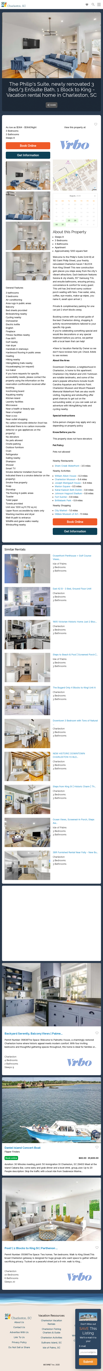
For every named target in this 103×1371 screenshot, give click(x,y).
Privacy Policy (19, 1342)
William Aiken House (65, 476)
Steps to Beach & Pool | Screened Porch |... (75, 654)
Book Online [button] (28, 145)
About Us (19, 1322)
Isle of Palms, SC (51, 1347)
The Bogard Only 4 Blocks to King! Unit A (74, 687)
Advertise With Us (19, 1332)
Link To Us (19, 1337)
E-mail (82, 1346)
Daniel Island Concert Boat (23, 1147)
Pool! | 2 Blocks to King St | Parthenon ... (31, 1248)
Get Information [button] (28, 155)
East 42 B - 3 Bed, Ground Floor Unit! (72, 588)
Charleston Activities (51, 1337)
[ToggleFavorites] (95, 124)
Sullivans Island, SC (51, 1342)
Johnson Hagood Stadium (68, 493)
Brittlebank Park (63, 500)
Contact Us (19, 1327)
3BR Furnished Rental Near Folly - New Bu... (75, 852)
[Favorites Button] (87, 5)
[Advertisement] (51, 905)
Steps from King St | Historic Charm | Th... (74, 786)
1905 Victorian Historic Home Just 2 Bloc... (75, 621)
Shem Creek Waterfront (67, 465)
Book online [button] (11, 1158)
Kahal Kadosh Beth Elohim (68, 490)
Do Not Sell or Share (19, 1347)
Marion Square (62, 486)
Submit (88, 1361)
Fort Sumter (61, 497)
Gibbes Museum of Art (66, 514)
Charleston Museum (65, 479)
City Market (61, 510)
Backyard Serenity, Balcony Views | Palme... (34, 1033)
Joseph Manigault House (68, 483)
